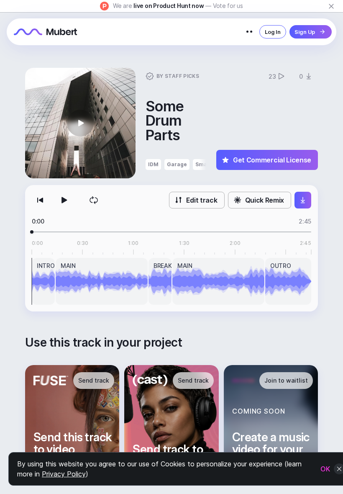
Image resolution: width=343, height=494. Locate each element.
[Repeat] (93, 200)
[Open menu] (249, 31)
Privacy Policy (64, 474)
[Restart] (40, 200)
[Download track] (302, 200)
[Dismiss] (331, 6)
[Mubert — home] (45, 31)
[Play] (63, 200)
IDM (153, 164)
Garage (177, 164)
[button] (80, 123)
